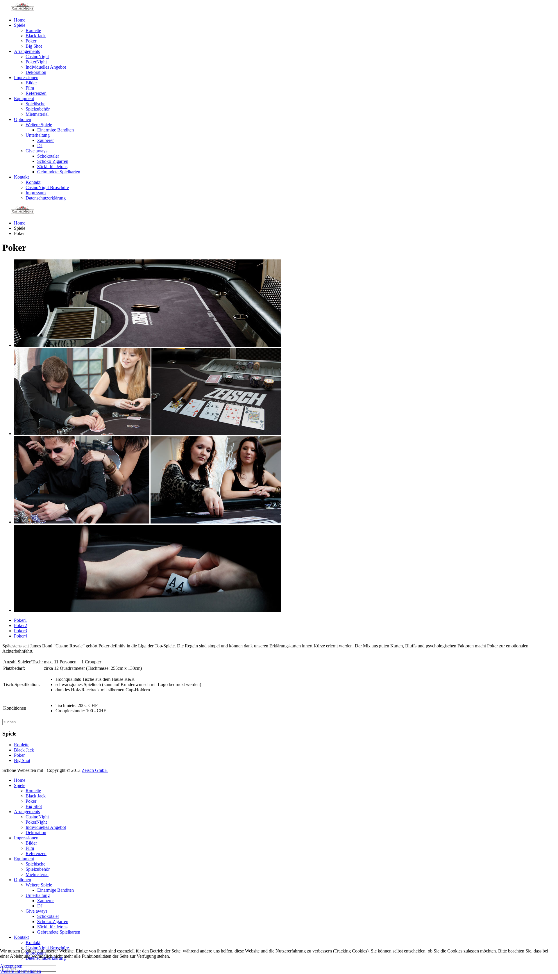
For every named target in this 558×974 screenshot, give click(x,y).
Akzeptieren (11, 966)
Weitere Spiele (39, 124)
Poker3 (20, 630)
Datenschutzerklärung (46, 197)
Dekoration (36, 72)
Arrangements (27, 51)
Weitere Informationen (20, 971)
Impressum (36, 192)
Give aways (36, 150)
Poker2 (20, 625)
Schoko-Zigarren (52, 161)
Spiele (19, 25)
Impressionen (26, 77)
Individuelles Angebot (46, 67)
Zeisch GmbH (95, 770)
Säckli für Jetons (52, 166)
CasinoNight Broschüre (47, 187)
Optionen (22, 119)
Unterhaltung (38, 135)
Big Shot (34, 46)
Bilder (31, 82)
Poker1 (20, 620)
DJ (39, 145)
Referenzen (36, 93)
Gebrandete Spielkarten (58, 171)
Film (30, 88)
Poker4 (20, 635)
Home (19, 19)
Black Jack (36, 35)
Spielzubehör (38, 108)
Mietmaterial (37, 114)
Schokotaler (48, 156)
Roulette (33, 30)
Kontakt (21, 176)
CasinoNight (37, 56)
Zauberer (45, 140)
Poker (31, 40)
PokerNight (36, 61)
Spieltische (35, 103)
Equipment (24, 98)
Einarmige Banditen (55, 129)
